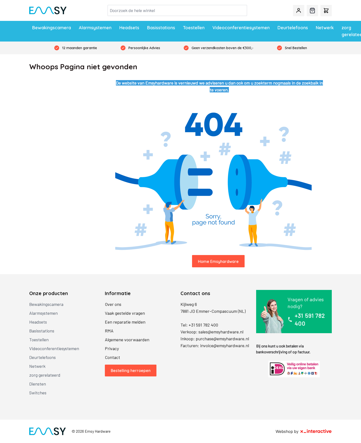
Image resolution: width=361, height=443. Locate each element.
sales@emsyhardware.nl (220, 331)
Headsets (129, 27)
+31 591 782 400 (203, 325)
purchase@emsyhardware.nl (222, 338)
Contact (112, 357)
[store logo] (48, 10)
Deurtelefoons (293, 27)
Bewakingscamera (51, 27)
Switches (37, 392)
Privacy (112, 348)
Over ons (113, 304)
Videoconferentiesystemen (241, 27)
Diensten (37, 383)
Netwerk (325, 27)
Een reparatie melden (125, 322)
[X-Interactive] (316, 431)
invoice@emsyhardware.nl (224, 345)
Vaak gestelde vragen (125, 313)
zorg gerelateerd (44, 375)
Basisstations (161, 27)
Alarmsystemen (95, 27)
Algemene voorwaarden (127, 339)
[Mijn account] (298, 10)
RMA (109, 330)
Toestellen (194, 27)
